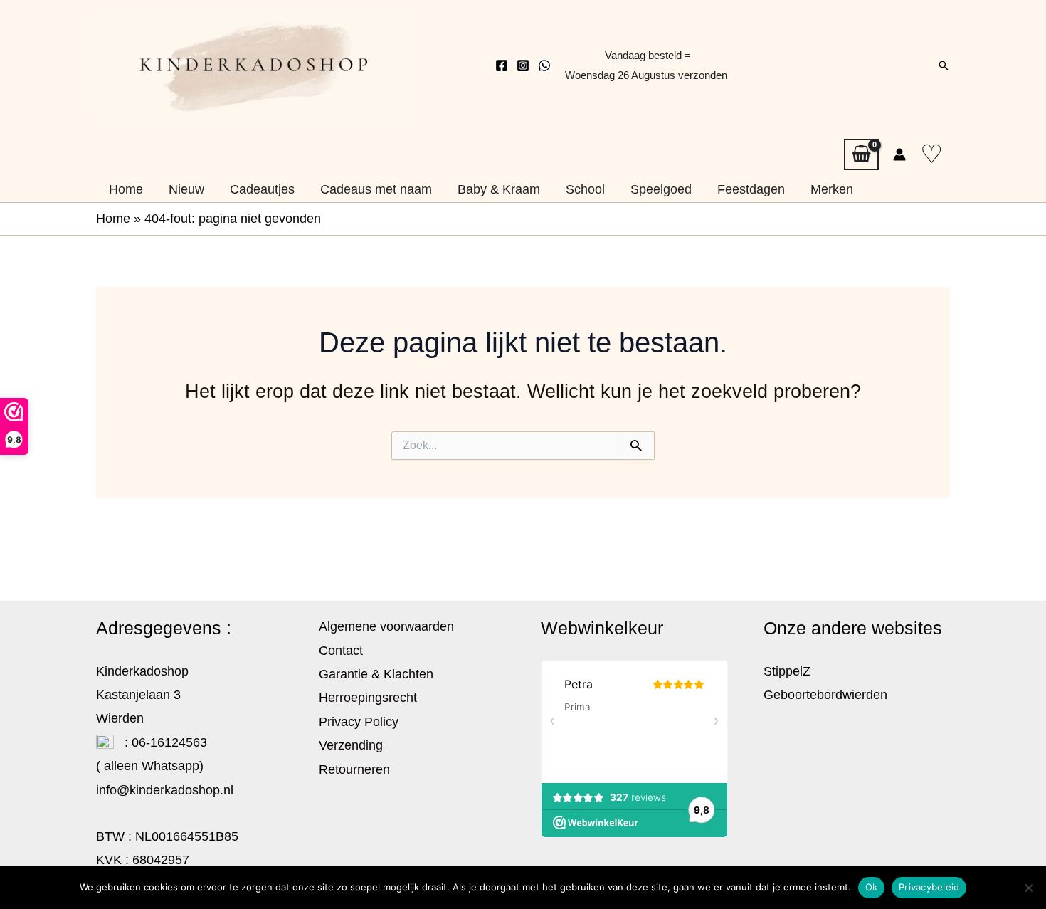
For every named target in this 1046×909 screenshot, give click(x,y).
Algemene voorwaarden (386, 626)
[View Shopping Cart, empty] (861, 155)
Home (113, 218)
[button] (943, 65)
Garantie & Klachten (376, 674)
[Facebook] (501, 65)
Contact (341, 650)
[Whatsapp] (544, 65)
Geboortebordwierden (825, 695)
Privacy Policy (358, 722)
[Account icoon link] (899, 154)
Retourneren (354, 769)
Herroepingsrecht (368, 697)
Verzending (351, 745)
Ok (871, 887)
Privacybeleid (929, 887)
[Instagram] (523, 65)
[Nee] (1028, 888)
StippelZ (787, 671)
